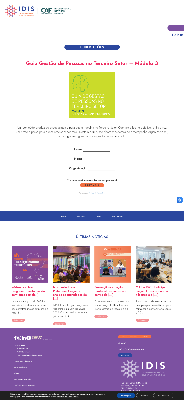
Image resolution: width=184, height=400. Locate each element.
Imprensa (122, 343)
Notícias (81, 217)
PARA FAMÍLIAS (22, 349)
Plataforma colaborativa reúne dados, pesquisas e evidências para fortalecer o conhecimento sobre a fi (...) (153, 307)
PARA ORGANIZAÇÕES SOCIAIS (29, 355)
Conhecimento (20, 367)
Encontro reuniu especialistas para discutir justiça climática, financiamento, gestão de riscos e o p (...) (112, 305)
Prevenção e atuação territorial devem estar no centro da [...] (111, 291)
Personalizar (163, 395)
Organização (78, 168)
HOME (63, 217)
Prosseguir (126, 395)
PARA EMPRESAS (23, 352)
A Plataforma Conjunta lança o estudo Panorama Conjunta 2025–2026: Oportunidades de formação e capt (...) (70, 310)
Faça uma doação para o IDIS (131, 349)
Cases (98, 217)
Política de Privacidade (97, 193)
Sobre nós (47, 340)
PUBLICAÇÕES (117, 217)
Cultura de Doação (22, 379)
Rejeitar (144, 395)
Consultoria (19, 346)
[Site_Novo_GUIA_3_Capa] (92, 96)
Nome (78, 159)
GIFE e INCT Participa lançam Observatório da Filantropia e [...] (152, 291)
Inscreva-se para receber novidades (134, 337)
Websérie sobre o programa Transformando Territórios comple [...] (28, 291)
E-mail (78, 149)
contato (126, 355)
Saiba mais (18, 320)
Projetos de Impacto (23, 361)
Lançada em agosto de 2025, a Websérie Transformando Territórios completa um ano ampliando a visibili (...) (30, 307)
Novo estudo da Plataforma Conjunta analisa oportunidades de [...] (70, 293)
